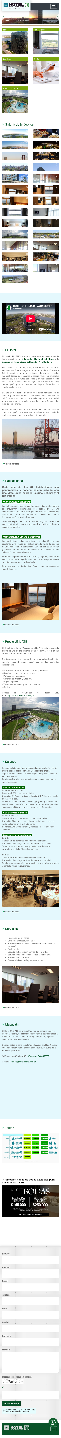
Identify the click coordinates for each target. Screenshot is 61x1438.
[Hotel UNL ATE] (16, 5)
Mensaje (6, 1349)
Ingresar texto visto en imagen (17, 1376)
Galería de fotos (11, 463)
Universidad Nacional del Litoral (38, 359)
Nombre (6, 1253)
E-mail (5, 1281)
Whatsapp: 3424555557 (38, 1056)
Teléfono (6, 1294)
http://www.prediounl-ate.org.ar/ (21, 695)
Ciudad (5, 1322)
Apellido (6, 1267)
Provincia (6, 1335)
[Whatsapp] (53, 1422)
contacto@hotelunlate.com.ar (23, 1061)
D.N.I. (4, 1308)
